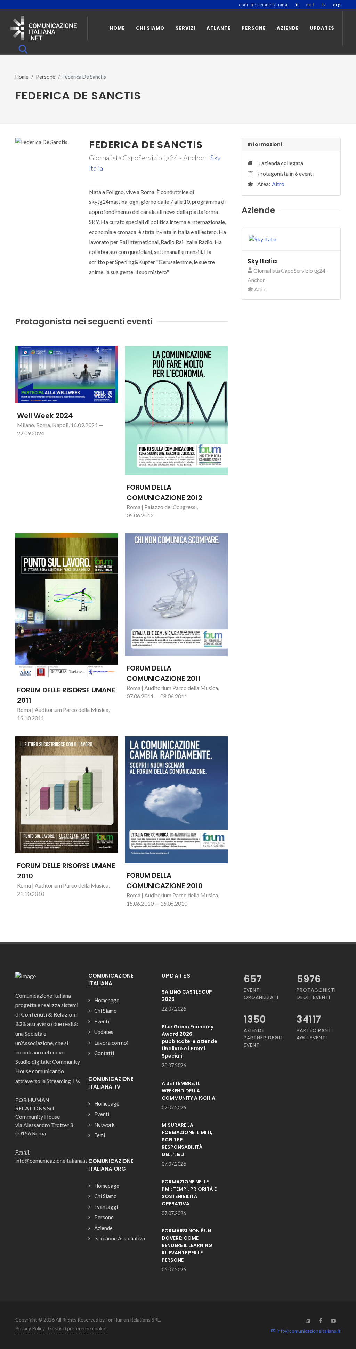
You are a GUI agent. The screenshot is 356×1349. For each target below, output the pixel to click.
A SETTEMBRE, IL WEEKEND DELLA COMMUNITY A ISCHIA (188, 1090)
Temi (99, 1135)
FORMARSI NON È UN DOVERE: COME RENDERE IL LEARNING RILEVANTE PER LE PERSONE (187, 1245)
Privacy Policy (30, 1328)
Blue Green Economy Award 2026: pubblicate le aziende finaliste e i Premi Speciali (189, 1041)
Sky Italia (262, 261)
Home (22, 77)
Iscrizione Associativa (119, 1238)
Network (104, 1125)
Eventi (101, 1021)
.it (296, 4)
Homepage (106, 1000)
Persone (45, 77)
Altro (278, 183)
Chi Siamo (105, 1010)
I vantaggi (106, 1207)
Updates (103, 1032)
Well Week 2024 (45, 415)
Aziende (103, 1228)
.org (336, 4)
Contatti (104, 1053)
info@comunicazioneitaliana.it (308, 1331)
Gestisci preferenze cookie (77, 1328)
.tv (323, 4)
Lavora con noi (111, 1042)
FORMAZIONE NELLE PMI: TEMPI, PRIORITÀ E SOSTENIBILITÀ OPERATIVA (189, 1192)
